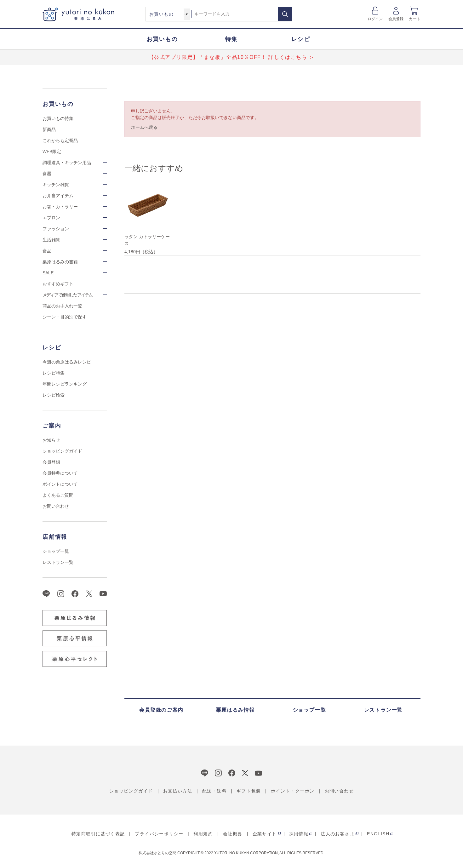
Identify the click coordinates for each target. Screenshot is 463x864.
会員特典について (60, 473)
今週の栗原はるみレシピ (67, 361)
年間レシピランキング (65, 383)
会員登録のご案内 (161, 709)
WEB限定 (52, 151)
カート (414, 19)
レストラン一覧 (58, 562)
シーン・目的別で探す (65, 316)
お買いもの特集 (58, 118)
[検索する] (285, 14)
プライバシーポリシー (159, 833)
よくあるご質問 (58, 495)
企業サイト (265, 833)
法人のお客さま (338, 833)
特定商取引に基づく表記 (98, 833)
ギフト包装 (249, 790)
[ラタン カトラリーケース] (148, 206)
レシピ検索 (54, 395)
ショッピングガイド (62, 451)
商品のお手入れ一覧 (62, 305)
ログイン (375, 19)
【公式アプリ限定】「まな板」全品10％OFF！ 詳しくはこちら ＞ (232, 57)
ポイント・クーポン (293, 790)
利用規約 (203, 833)
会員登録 (396, 19)
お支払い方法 (177, 790)
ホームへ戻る (144, 127)
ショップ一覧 (56, 551)
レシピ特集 (54, 372)
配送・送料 (214, 790)
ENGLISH (378, 833)
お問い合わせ (56, 506)
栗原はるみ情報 (235, 709)
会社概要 (233, 833)
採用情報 (299, 833)
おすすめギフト (58, 283)
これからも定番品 (60, 140)
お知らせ (51, 440)
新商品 (49, 129)
